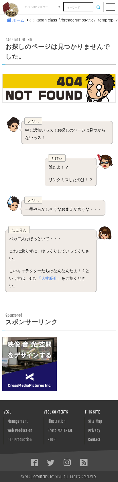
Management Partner (17, 422)
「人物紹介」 (49, 278)
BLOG (52, 439)
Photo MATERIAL (60, 430)
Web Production (19, 430)
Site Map (95, 421)
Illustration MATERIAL (57, 422)
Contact (94, 439)
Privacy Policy (94, 431)
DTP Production (19, 439)
